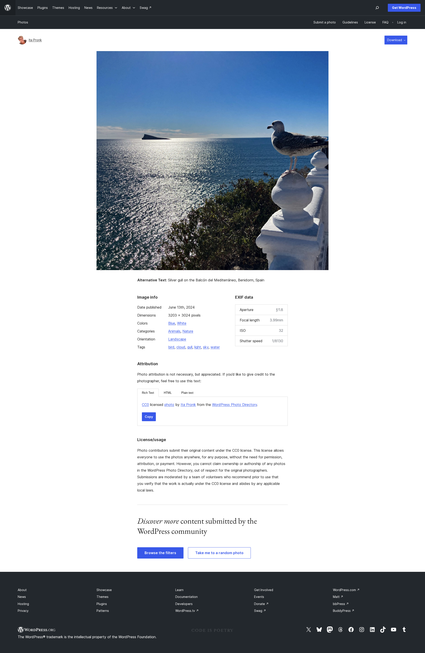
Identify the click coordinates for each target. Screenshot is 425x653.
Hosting (23, 604)
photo (169, 404)
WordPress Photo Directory (234, 404)
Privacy (23, 611)
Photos (23, 22)
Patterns (103, 611)
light (197, 347)
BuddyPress (343, 611)
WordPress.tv (187, 611)
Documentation (186, 597)
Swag (260, 611)
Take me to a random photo (219, 553)
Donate (261, 604)
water (215, 347)
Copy (149, 417)
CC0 (145, 404)
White (181, 323)
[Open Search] (377, 7)
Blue (171, 323)
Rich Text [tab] (148, 392)
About (22, 590)
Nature (187, 331)
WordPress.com (346, 590)
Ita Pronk (35, 40)
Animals (174, 331)
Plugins (102, 604)
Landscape (177, 339)
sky (206, 347)
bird (171, 347)
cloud (180, 347)
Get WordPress (404, 8)
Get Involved (263, 590)
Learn (179, 590)
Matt (338, 597)
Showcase (104, 590)
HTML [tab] (168, 392)
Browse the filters (160, 553)
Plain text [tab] (187, 392)
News (22, 597)
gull (189, 347)
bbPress (341, 604)
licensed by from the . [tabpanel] (200, 404)
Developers (184, 604)
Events (259, 597)
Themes (102, 597)
